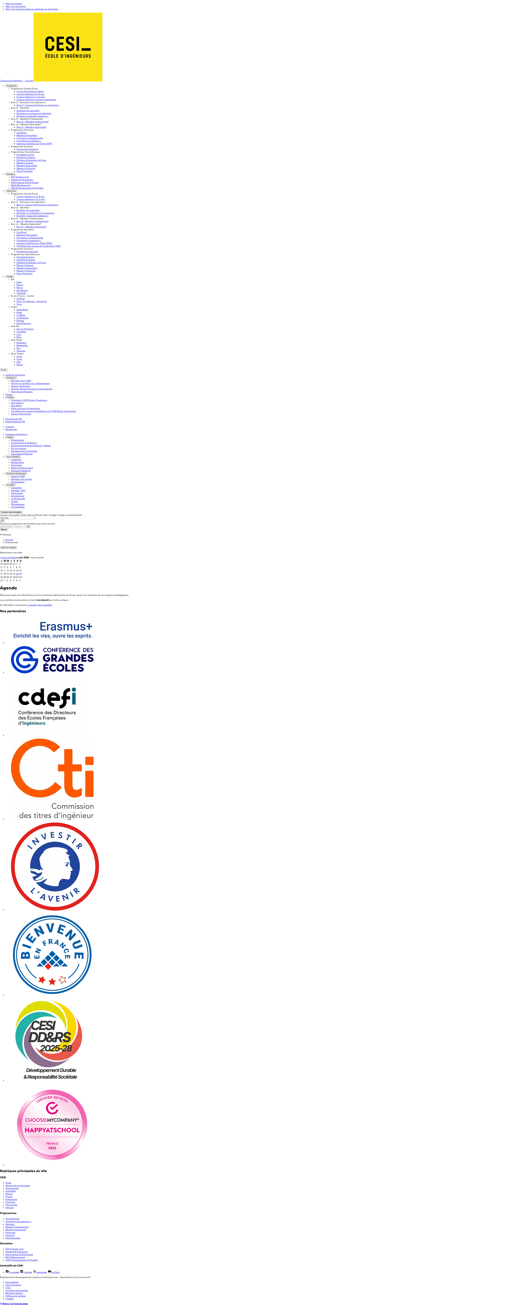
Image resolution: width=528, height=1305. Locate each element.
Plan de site (11, 1204)
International (12, 1188)
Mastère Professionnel (17, 1227)
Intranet (10, 1207)
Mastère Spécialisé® (16, 1229)
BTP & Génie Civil (14, 1249)
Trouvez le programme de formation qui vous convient (27, 523)
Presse (9, 1196)
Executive (10, 1232)
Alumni (9, 1193)
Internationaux (13, 1238)
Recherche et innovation (18, 1185)
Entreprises (11, 1199)
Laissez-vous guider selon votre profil (19, 515)
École (8, 1182)
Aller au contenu (14, 3)
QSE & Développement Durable (22, 1260)
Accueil (9, 539)
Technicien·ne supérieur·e (18, 1221)
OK (2, 521)
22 (17, 573)
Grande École (13, 1218)
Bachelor (10, 1224)
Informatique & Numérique (19, 1254)
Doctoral (10, 1235)
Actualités (11, 1191)
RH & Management (15, 1257)
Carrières (10, 1202)
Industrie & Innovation (17, 1251)
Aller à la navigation (16, 6)
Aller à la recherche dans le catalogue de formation (32, 9)
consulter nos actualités (40, 605)
